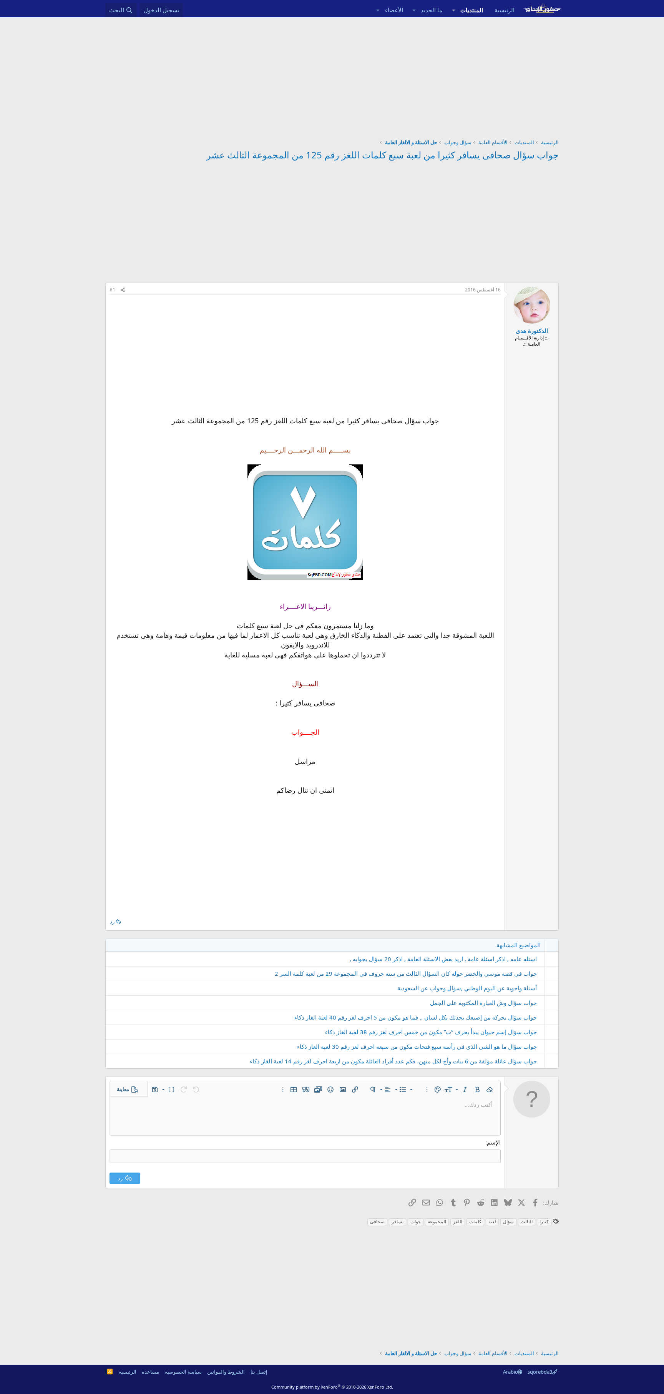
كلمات (475, 1221)
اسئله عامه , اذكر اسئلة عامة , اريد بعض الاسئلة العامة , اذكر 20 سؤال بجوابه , (443, 959)
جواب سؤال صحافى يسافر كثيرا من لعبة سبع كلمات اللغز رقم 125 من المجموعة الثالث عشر (382, 154)
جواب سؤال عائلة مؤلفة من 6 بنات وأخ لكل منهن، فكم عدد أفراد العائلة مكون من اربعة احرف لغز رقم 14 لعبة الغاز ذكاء (393, 1061)
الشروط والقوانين (226, 1371)
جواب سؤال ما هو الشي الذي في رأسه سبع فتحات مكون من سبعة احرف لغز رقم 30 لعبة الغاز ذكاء (417, 1046)
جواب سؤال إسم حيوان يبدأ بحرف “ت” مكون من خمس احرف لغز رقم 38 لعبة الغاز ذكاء (431, 1032)
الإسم (494, 1142)
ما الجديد (431, 10)
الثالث (527, 1221)
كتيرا (544, 1221)
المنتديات (471, 10)
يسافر (397, 1221)
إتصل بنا (259, 1371)
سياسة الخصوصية (183, 1371)
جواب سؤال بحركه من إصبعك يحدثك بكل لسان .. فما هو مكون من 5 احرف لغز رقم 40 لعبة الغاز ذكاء (415, 1017)
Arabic (510, 1371)
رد (112, 921)
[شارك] (123, 290)
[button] (453, 10)
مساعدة (150, 1371)
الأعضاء (394, 10)
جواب (415, 1221)
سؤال (508, 1221)
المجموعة (437, 1221)
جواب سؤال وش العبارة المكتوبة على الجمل (483, 1002)
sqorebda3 (540, 1371)
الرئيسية (505, 10)
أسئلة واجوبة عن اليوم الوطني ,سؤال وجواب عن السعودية (467, 988)
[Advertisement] (332, 75)
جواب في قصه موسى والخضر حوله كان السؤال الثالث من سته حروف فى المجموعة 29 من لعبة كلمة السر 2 (406, 973)
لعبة (492, 1221)
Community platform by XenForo (332, 1387)
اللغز (457, 1221)
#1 (112, 289)
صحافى (377, 1221)
